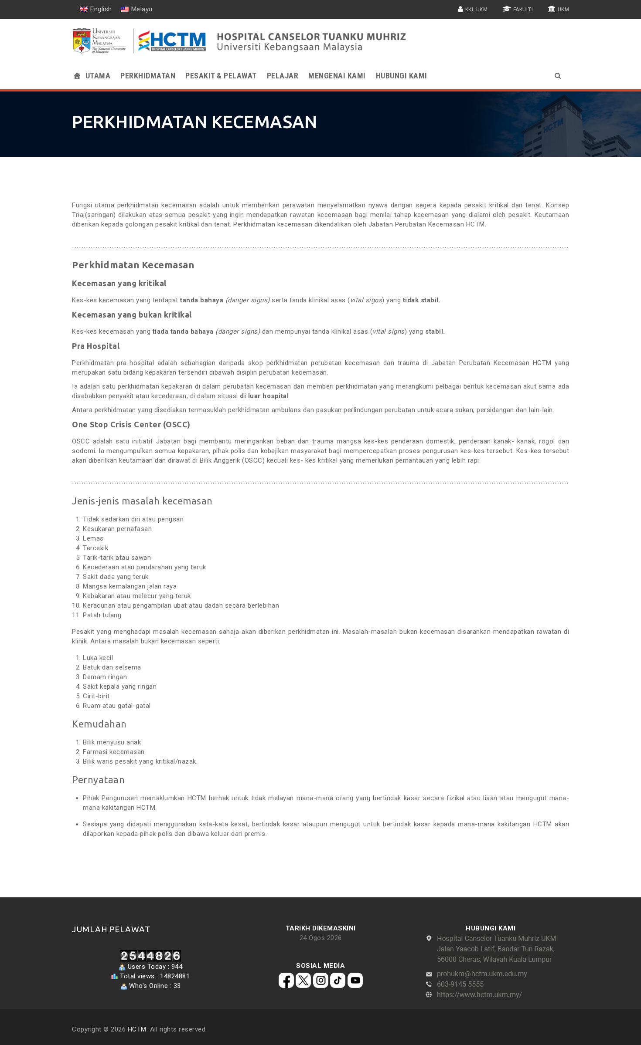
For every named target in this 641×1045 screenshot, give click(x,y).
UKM (563, 10)
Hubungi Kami (401, 75)
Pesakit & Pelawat (221, 75)
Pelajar (283, 75)
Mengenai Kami (337, 75)
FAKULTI (523, 10)
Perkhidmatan (147, 75)
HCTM (137, 1029)
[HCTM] (240, 41)
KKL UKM (476, 10)
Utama (98, 75)
